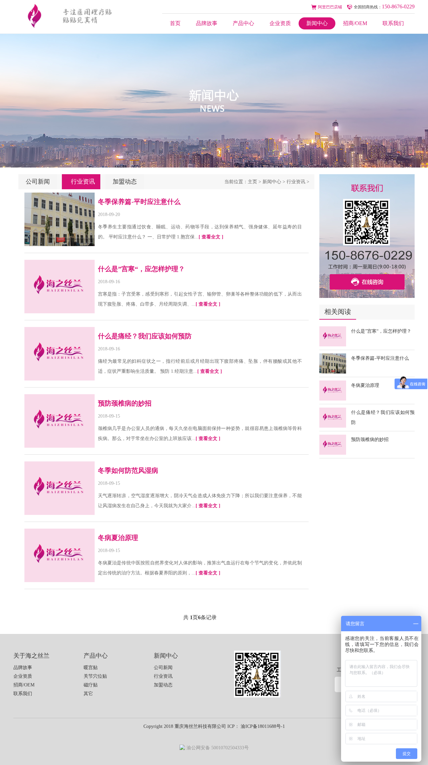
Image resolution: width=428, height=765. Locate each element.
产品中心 (243, 23)
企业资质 (280, 23)
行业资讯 (296, 181)
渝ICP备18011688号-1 (262, 726)
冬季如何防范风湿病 (128, 470)
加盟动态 (125, 181)
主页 (252, 181)
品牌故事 (206, 23)
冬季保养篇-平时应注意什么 (380, 358)
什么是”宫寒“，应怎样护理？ (381, 331)
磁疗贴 (91, 684)
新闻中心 (317, 23)
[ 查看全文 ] (211, 236)
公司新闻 (38, 181)
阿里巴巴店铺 (330, 7)
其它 (88, 693)
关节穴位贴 (95, 676)
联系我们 (393, 23)
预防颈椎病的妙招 (370, 439)
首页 (175, 23)
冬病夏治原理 (365, 385)
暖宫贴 (91, 667)
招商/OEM (355, 23)
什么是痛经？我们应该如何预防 (145, 336)
